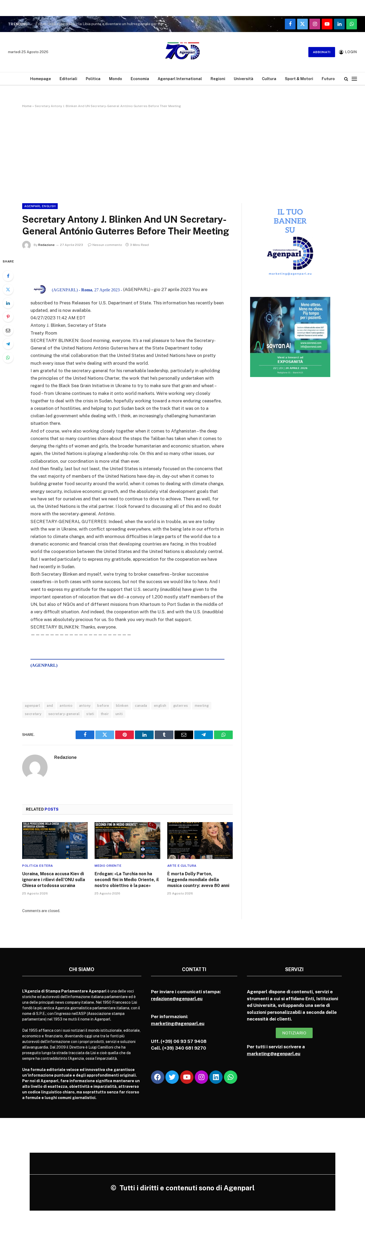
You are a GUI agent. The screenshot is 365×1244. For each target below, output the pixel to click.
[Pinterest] (8, 316)
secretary (33, 714)
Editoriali (68, 78)
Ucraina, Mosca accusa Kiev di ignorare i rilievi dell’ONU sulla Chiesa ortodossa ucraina (53, 879)
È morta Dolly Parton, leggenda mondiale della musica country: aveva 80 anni (198, 879)
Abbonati (322, 52)
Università (243, 78)
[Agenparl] (182, 52)
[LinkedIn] (8, 303)
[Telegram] (8, 344)
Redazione (46, 245)
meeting (202, 706)
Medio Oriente (108, 866)
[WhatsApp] (8, 357)
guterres (180, 706)
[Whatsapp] (230, 1077)
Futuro (328, 78)
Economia (140, 78)
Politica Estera (37, 866)
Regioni (218, 78)
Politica (93, 78)
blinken (122, 706)
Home (27, 106)
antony (85, 706)
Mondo (115, 78)
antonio (66, 706)
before (103, 706)
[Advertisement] (182, 154)
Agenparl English (40, 206)
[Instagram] (201, 1077)
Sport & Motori (299, 78)
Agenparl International (180, 78)
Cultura (269, 78)
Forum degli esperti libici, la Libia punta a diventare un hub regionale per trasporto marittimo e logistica (102, 24)
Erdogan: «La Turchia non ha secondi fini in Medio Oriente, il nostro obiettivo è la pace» (127, 879)
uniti (119, 714)
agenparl (32, 706)
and (50, 706)
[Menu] (354, 79)
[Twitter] (8, 289)
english (160, 706)
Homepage (40, 78)
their (105, 714)
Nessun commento (107, 245)
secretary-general (64, 714)
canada (141, 706)
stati (90, 714)
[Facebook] (8, 275)
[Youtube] (186, 1077)
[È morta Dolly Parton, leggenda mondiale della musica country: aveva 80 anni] (200, 840)
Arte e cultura (182, 866)
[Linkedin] (216, 1077)
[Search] (346, 79)
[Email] (8, 330)
